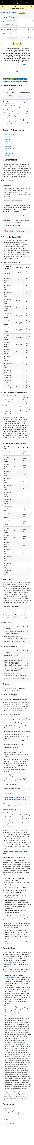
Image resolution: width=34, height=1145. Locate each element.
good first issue (24, 1014)
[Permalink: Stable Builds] (1, 185)
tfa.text (7, 155)
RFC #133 (19, 437)
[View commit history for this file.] (31, 29)
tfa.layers (8, 141)
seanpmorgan (7, 29)
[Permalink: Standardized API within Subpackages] (1, 699)
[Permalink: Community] (1, 1104)
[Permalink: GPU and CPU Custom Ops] (1, 646)
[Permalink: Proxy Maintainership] (1, 810)
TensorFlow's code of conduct (12, 962)
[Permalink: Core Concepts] (1, 695)
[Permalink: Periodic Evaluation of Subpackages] (1, 857)
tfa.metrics (8, 146)
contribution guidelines (17, 1092)
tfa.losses (8, 144)
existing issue (15, 1006)
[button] (29, 200)
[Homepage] (17, 2)
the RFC (21, 851)
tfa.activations (9, 134)
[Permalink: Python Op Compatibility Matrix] (1, 262)
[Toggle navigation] (2, 2)
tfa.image (8, 139)
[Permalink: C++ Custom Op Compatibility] (1, 392)
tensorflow (7, 13)
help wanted (12, 1012)
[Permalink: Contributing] (1, 948)
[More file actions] (32, 38)
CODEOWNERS (17, 166)
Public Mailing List (11, 1108)
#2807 (25, 65)
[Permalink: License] (1, 1119)
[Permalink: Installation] (1, 180)
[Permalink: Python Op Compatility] (1, 237)
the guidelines (25, 981)
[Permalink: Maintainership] (1, 160)
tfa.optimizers (9, 148)
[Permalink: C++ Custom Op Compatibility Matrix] (1, 443)
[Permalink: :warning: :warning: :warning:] (1, 44)
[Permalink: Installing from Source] (1, 612)
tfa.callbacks (9, 137)
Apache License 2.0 (9, 1123)
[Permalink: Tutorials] (1, 684)
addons (14, 13)
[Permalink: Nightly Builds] (1, 579)
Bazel (12, 617)
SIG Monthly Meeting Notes (14, 1111)
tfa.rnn (7, 151)
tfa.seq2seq (9, 153)
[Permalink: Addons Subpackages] (1, 130)
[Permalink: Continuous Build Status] (1, 86)
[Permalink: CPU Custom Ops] (1, 622)
